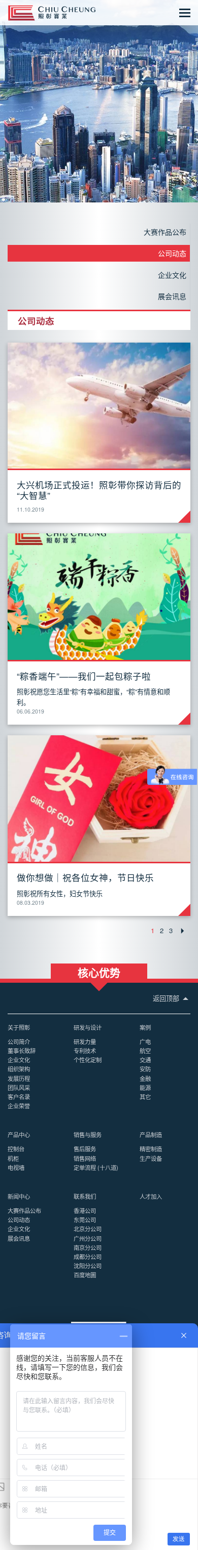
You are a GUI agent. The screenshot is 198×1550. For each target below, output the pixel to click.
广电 (145, 1041)
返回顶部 (167, 998)
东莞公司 (85, 1220)
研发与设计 (88, 1027)
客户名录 (19, 1097)
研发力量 (85, 1041)
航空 (145, 1050)
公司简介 (19, 1041)
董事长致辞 (22, 1050)
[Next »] (182, 931)
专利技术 (85, 1050)
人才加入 (151, 1196)
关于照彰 (19, 1027)
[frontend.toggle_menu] (184, 13)
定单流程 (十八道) (96, 1167)
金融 (145, 1078)
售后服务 (85, 1149)
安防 (145, 1069)
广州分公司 (88, 1238)
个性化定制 (88, 1060)
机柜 (13, 1158)
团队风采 (19, 1087)
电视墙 (16, 1167)
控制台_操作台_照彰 (52, 13)
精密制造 (151, 1149)
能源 (145, 1087)
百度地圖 (85, 1275)
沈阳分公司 (88, 1266)
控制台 (16, 1149)
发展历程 (19, 1078)
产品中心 (19, 1134)
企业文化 (172, 275)
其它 (145, 1097)
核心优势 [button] (99, 972)
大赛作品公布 (165, 232)
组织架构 (19, 1069)
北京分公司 (88, 1229)
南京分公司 (88, 1247)
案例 (145, 1027)
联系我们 (85, 1196)
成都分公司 (88, 1256)
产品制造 (151, 1134)
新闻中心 (19, 1196)
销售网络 (85, 1158)
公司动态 (172, 253)
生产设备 (151, 1158)
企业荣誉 (19, 1106)
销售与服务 (88, 1134)
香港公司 (85, 1210)
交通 (145, 1060)
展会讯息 (172, 296)
